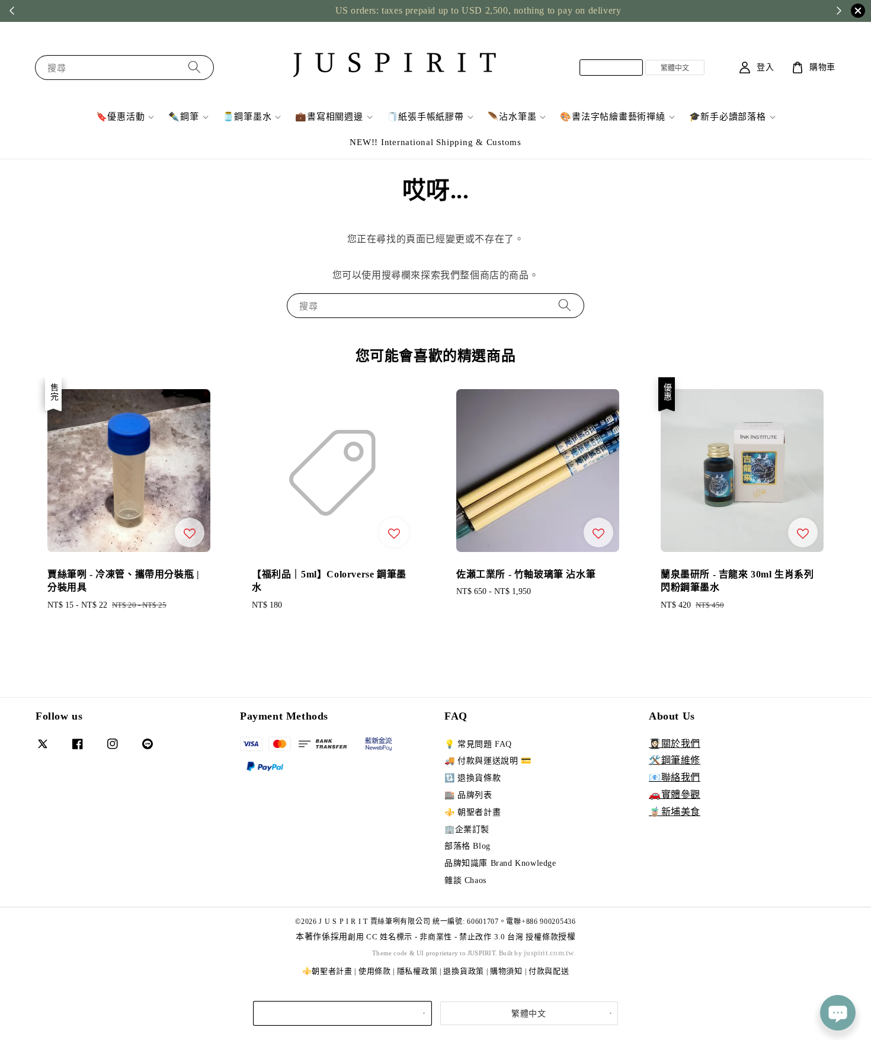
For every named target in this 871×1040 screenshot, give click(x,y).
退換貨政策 (463, 971)
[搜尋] (194, 67)
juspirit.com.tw (549, 952)
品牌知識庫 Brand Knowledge (500, 863)
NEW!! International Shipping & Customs (435, 142)
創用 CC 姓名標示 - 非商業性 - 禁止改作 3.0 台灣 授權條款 (453, 936)
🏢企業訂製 (466, 829)
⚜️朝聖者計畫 (327, 971)
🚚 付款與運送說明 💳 (487, 760)
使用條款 (374, 971)
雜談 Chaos (465, 880)
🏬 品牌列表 (468, 795)
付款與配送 (549, 971)
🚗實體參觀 (674, 794)
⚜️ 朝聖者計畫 (472, 812)
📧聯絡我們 (674, 777)
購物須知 (506, 971)
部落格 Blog (467, 846)
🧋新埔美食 (674, 812)
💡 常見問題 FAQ (478, 744)
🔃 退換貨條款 (472, 777)
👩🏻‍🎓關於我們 (674, 744)
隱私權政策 (417, 971)
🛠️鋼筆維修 (674, 760)
